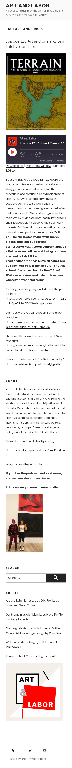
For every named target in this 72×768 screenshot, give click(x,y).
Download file (15, 166)
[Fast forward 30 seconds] (40, 154)
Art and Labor (28, 5)
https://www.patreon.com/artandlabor (34, 487)
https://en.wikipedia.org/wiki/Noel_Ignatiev (34, 364)
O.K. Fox (44, 642)
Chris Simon (56, 633)
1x (30, 154)
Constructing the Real (40, 656)
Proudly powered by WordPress (26, 758)
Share (60, 160)
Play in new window (38, 166)
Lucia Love (40, 628)
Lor (8, 184)
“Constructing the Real (33, 270)
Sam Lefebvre (49, 179)
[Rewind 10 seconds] (23, 154)
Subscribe (46, 160)
